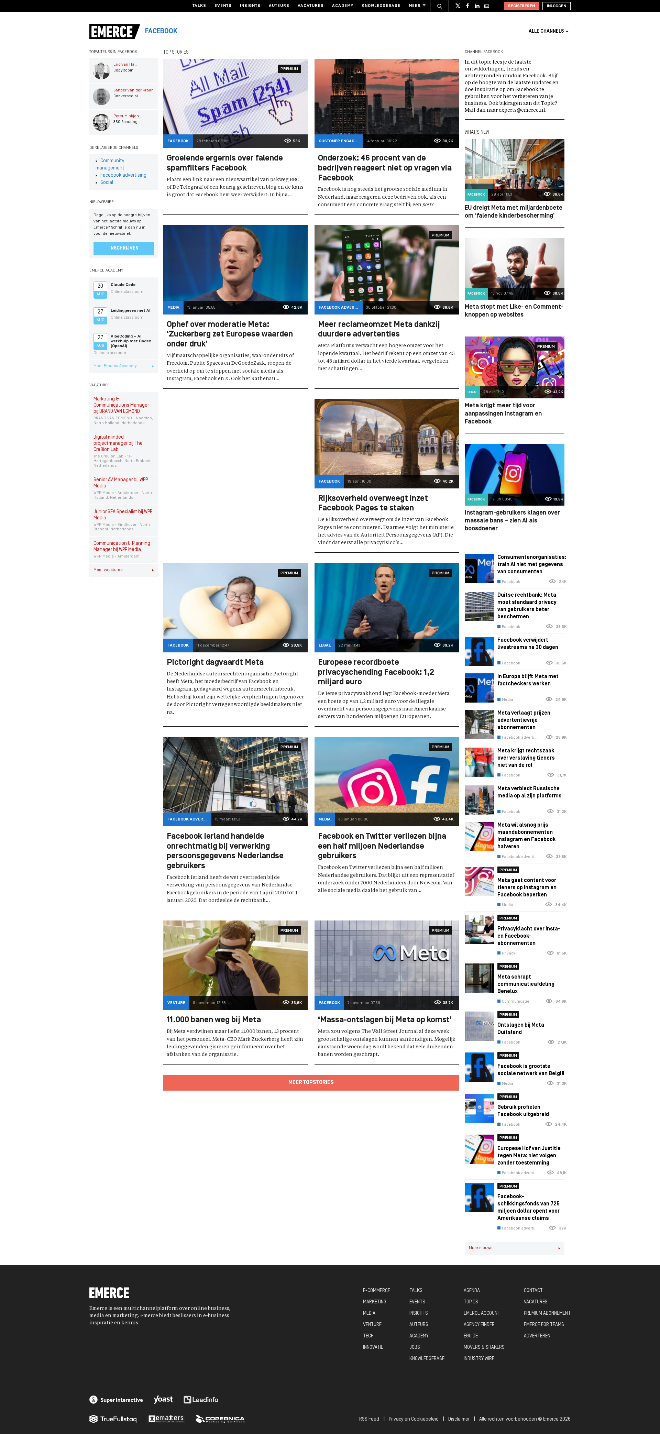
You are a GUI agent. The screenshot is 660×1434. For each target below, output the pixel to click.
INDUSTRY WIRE (479, 1358)
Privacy (508, 953)
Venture (176, 1003)
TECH (368, 1336)
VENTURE (372, 1324)
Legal (325, 645)
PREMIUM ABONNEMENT (547, 1313)
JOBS (414, 1347)
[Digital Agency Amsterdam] (116, 1400)
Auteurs (279, 6)
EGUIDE (471, 1336)
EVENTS (417, 1302)
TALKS (415, 1290)
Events (223, 6)
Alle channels (546, 31)
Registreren (521, 6)
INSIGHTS (418, 1313)
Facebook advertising (123, 175)
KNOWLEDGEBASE (426, 1358)
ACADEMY (419, 1336)
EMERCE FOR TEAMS (544, 1324)
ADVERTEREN (537, 1336)
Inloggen (556, 6)
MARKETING (374, 1302)
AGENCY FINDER (479, 1324)
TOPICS (471, 1302)
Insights (250, 6)
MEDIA (369, 1313)
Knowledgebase (381, 6)
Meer (415, 6)
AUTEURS (418, 1324)
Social (106, 182)
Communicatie (515, 1002)
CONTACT (533, 1290)
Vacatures (311, 6)
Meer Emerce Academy (115, 366)
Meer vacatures (108, 570)
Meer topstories (311, 1082)
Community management (110, 164)
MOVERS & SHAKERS (484, 1347)
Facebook (178, 141)
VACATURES (536, 1302)
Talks (199, 6)
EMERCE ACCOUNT (482, 1313)
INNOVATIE (373, 1347)
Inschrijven (124, 248)
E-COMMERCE (376, 1290)
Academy (342, 6)
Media (173, 308)
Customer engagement (341, 141)
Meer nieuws (480, 1248)
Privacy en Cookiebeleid (414, 1419)
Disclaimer (459, 1419)
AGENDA (472, 1290)
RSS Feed (369, 1419)
